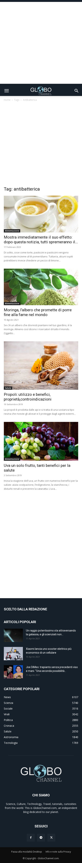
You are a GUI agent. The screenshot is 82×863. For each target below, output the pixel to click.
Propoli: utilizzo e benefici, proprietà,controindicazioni (27, 397)
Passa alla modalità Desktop (26, 851)
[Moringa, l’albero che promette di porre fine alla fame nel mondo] (41, 287)
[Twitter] (51, 837)
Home (7, 99)
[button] (6, 91)
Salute (8, 388)
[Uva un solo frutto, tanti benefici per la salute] (41, 441)
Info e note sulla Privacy (58, 851)
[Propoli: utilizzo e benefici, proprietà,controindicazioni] (41, 365)
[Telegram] (41, 837)
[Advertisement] (41, 43)
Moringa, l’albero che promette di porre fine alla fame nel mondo (38, 312)
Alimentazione (12, 230)
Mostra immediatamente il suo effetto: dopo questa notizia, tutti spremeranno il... (41, 239)
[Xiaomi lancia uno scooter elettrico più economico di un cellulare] (13, 653)
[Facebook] (31, 837)
